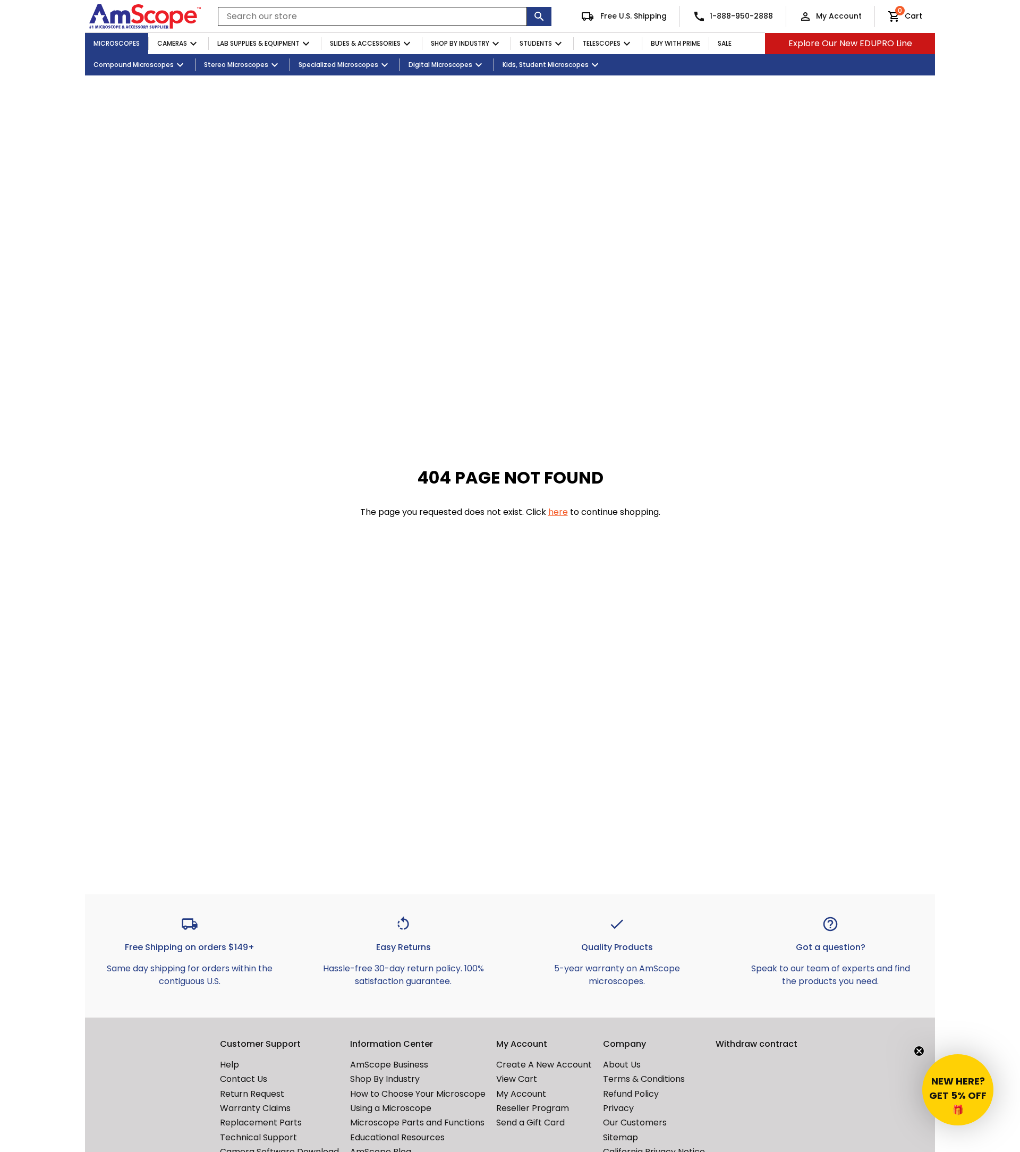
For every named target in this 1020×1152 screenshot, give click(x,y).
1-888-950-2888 (741, 16)
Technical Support (258, 1137)
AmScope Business (389, 1064)
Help (229, 1064)
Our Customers (635, 1122)
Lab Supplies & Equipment (258, 43)
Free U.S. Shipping (632, 16)
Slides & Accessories (365, 43)
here (558, 512)
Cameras (172, 43)
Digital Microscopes (440, 64)
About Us (622, 1064)
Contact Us (243, 1079)
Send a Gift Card (530, 1122)
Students (536, 43)
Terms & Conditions (644, 1079)
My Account (839, 16)
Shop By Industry (460, 43)
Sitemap (620, 1137)
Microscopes (117, 43)
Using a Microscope (390, 1108)
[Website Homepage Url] (145, 16)
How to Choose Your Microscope (418, 1094)
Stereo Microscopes (236, 64)
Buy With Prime (675, 43)
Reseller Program (532, 1108)
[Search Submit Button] (539, 16)
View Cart (516, 1079)
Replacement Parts (261, 1122)
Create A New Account (544, 1064)
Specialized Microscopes (338, 64)
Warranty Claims (255, 1108)
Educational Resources (397, 1137)
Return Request (252, 1094)
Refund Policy (631, 1094)
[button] (957, 1089)
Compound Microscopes (134, 64)
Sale (725, 43)
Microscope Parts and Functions (417, 1122)
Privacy (618, 1108)
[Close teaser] (919, 1051)
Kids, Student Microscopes (546, 64)
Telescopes (601, 43)
